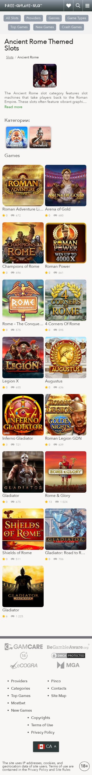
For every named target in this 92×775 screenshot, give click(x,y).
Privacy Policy (42, 732)
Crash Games (72, 27)
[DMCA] (68, 655)
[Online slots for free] (23, 6)
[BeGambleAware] (68, 646)
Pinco (56, 681)
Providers (19, 681)
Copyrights (40, 717)
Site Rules (63, 769)
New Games (45, 27)
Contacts (58, 688)
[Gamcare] (23, 646)
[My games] (68, 5)
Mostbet (18, 703)
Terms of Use (42, 725)
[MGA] (68, 665)
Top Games (19, 27)
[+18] (23, 655)
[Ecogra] (23, 665)
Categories (20, 688)
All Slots (12, 18)
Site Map (58, 695)
